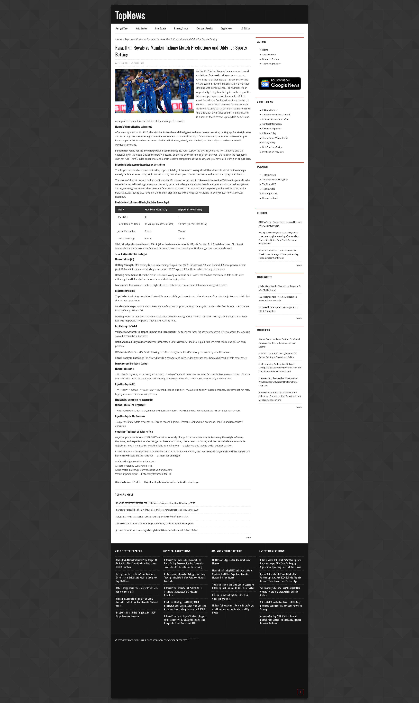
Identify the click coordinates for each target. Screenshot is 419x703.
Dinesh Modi (124, 63)
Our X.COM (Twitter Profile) (275, 119)
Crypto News (227, 28)
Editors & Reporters (272, 128)
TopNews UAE (269, 184)
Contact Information (272, 123)
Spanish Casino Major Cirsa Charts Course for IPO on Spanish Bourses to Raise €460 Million (233, 586)
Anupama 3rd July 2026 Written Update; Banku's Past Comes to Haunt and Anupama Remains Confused (280, 619)
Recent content (269, 197)
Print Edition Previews (273, 151)
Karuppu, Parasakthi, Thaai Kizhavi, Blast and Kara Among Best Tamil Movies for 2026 (157, 509)
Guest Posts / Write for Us (275, 137)
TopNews (130, 15)
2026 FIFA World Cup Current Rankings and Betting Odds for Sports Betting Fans (155, 523)
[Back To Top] (300, 691)
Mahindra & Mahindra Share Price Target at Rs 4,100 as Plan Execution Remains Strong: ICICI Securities (136, 563)
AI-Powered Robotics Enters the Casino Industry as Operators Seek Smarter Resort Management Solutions (280, 396)
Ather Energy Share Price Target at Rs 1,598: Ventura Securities (137, 589)
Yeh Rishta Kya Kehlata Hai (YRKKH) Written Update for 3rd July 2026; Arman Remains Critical (280, 591)
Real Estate (160, 28)
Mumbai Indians (169, 482)
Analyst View (122, 28)
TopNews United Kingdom (275, 179)
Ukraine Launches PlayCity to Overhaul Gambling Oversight (230, 596)
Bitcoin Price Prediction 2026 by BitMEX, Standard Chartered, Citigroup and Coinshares (183, 591)
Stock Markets (269, 54)
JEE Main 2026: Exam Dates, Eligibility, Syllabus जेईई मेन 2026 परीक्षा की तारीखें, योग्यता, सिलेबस (156, 530)
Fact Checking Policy (272, 147)
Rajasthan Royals (152, 482)
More (248, 537)
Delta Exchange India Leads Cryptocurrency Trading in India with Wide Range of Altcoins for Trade (185, 577)
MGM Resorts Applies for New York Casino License (231, 561)
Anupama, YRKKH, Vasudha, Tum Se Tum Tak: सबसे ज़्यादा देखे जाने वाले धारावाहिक (152, 516)
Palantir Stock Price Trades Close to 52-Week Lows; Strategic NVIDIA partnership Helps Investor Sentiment (279, 254)
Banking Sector (181, 28)
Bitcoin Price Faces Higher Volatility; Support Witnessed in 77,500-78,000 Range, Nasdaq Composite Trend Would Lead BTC (185, 619)
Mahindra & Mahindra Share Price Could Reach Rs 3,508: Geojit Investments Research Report (137, 602)
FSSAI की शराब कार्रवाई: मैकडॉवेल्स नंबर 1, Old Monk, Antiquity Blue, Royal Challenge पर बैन (155, 502)
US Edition (245, 28)
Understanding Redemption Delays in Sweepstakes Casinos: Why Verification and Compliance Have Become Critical (280, 368)
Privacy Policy (268, 142)
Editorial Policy (269, 133)
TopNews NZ (268, 188)
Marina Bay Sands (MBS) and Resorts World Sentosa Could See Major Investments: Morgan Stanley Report (232, 574)
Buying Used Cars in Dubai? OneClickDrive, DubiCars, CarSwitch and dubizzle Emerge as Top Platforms (136, 577)
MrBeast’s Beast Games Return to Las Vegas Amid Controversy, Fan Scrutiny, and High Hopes (233, 609)
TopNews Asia (269, 174)
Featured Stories (270, 59)
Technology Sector (271, 63)
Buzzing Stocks (269, 193)
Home (118, 39)
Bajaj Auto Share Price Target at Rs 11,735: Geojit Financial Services (136, 614)
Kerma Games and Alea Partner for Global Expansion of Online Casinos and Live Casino (279, 343)
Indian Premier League (189, 482)
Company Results (205, 28)
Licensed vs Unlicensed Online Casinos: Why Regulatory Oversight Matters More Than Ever (278, 382)
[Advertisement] (209, 665)
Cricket (137, 482)
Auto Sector (141, 28)
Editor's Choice (269, 109)
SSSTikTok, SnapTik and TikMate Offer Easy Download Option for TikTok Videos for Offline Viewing (281, 605)
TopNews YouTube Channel (276, 114)
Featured (128, 482)
